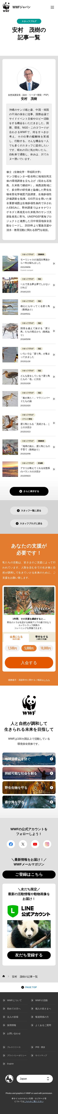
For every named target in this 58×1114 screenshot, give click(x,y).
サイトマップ (41, 1055)
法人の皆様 (12, 1017)
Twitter (23, 844)
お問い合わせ (14, 1033)
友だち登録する (29, 955)
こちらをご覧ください (34, 1101)
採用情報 (11, 1025)
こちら (47, 680)
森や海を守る (30, 804)
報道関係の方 (42, 1017)
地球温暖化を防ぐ (30, 761)
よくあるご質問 (43, 1025)
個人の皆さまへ (43, 1008)
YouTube (35, 844)
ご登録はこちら (29, 874)
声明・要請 (40, 1047)
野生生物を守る (30, 789)
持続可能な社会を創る (30, 775)
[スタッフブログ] (3, 976)
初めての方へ (14, 1008)
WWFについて (14, 1000)
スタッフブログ (29, 21)
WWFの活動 (41, 1000)
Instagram (47, 844)
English (10, 1064)
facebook (11, 844)
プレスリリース (14, 1047)
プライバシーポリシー (16, 1055)
